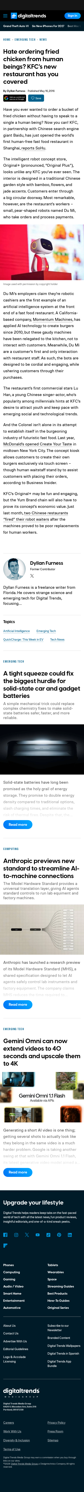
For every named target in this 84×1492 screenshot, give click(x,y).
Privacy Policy (56, 1423)
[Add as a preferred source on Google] (14, 98)
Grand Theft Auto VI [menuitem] (16, 26)
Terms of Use (11, 1449)
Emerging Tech (46, 631)
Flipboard (5, 1246)
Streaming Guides (61, 1286)
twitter (32, 576)
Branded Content (59, 1338)
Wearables (56, 1272)
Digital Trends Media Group (24, 1463)
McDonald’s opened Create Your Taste (37, 443)
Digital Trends (23, 21)
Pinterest (59, 1235)
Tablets (53, 1265)
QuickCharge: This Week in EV (23, 639)
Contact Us (10, 1333)
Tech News (57, 639)
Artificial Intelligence (16, 631)
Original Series (58, 1308)
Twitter (27, 1235)
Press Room (55, 1431)
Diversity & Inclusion (16, 1440)
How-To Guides (59, 1300)
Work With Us (12, 1431)
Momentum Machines (52, 319)
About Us (9, 1326)
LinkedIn (70, 1235)
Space (52, 1279)
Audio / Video (13, 1286)
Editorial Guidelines (15, 1349)
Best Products (57, 1293)
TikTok (48, 1235)
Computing (11, 1272)
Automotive (12, 1308)
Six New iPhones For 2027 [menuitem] (48, 26)
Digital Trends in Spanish (63, 1353)
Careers (8, 1423)
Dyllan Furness (16, 91)
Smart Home (12, 1293)
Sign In (72, 15)
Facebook (5, 1235)
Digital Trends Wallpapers (64, 1346)
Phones (8, 1265)
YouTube (38, 1235)
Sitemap (53, 1440)
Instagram (16, 1235)
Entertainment (14, 1300)
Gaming (9, 1279)
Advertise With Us (15, 1341)
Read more (18, 824)
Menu (5, 15)
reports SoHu (33, 147)
